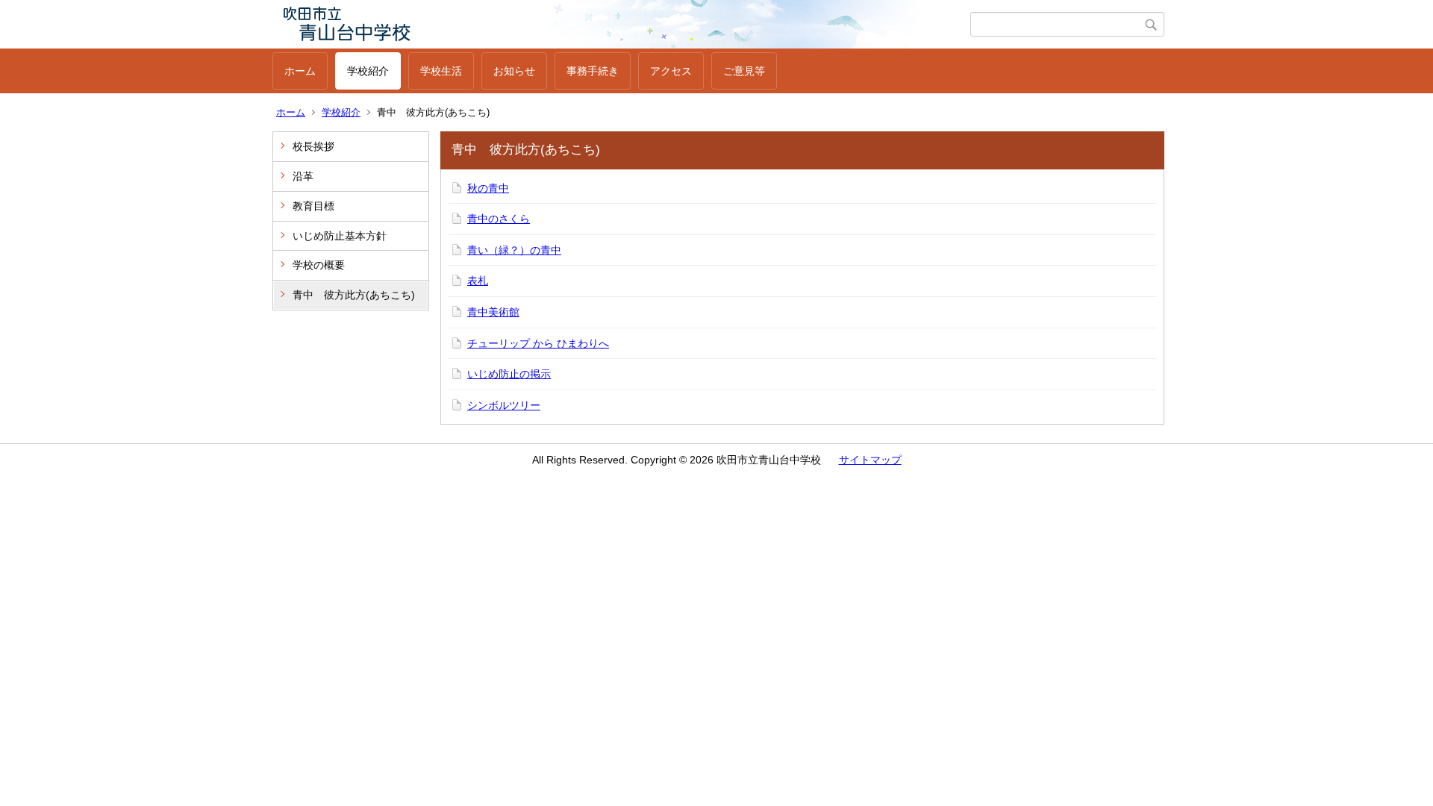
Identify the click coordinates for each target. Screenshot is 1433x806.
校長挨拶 (313, 146)
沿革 (303, 176)
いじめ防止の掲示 (509, 374)
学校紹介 (368, 71)
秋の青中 (488, 188)
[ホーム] (621, 24)
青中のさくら (498, 219)
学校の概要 (319, 265)
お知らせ (514, 71)
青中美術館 (493, 312)
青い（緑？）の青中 (514, 250)
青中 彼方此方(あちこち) (354, 295)
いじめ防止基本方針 (340, 236)
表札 (477, 281)
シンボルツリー (503, 405)
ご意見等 (744, 71)
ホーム (300, 71)
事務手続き (592, 71)
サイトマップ (870, 460)
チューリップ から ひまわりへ (538, 343)
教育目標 (313, 206)
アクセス (671, 71)
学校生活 (441, 71)
